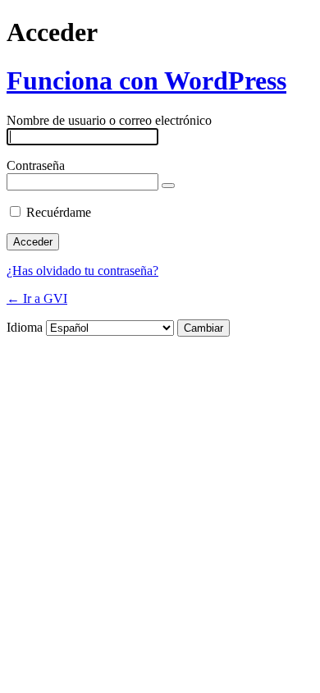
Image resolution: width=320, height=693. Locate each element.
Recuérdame (58, 212)
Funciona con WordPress (146, 80)
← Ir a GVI (37, 298)
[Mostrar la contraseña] (168, 185)
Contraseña (36, 165)
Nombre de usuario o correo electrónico (109, 120)
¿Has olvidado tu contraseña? (82, 271)
